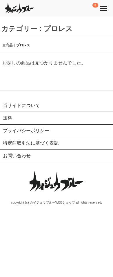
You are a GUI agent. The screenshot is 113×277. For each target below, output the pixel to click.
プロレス (23, 45)
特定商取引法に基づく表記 (31, 143)
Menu (104, 5)
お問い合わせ (17, 155)
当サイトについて (21, 105)
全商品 (7, 45)
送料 (7, 117)
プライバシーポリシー (26, 130)
